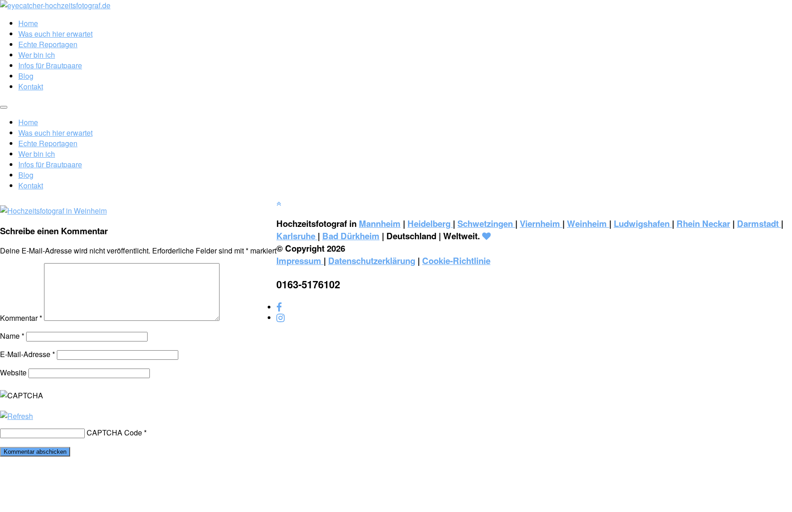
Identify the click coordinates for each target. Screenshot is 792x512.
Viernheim (541, 223)
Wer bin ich (36, 55)
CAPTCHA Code (114, 432)
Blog (25, 76)
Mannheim (380, 223)
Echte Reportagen (47, 44)
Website (13, 372)
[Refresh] (16, 416)
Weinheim (588, 223)
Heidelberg (430, 223)
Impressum (300, 260)
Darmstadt (759, 223)
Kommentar (21, 318)
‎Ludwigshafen (643, 223)
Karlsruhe (297, 236)
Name (12, 335)
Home (28, 23)
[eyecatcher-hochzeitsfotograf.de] (55, 5)
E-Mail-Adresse (27, 354)
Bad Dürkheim (351, 236)
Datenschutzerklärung (371, 260)
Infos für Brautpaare (50, 65)
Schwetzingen (486, 223)
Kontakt (30, 86)
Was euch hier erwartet (55, 33)
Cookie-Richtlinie (456, 260)
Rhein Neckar (703, 223)
